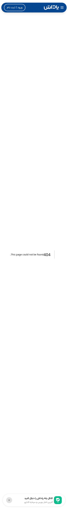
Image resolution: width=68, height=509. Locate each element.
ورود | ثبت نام (14, 7)
